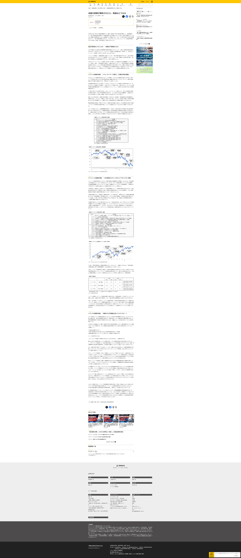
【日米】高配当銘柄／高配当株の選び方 (96, 507)
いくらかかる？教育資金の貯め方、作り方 (118, 506)
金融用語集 (91, 517)
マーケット (113, 483)
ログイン (147, 1)
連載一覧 (90, 485)
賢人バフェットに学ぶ (92, 501)
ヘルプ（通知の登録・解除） (138, 553)
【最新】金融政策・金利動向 (94, 500)
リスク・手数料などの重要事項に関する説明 (142, 535)
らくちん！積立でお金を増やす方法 (95, 506)
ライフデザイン (114, 494)
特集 (90, 494)
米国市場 (101, 27)
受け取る (236, 555)
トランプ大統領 (93, 27)
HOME (89, 8)
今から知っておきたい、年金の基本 (117, 498)
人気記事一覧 (112, 479)
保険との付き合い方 (114, 504)
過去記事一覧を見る (110, 441)
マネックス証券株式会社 (119, 553)
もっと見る (97, 23)
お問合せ (130, 553)
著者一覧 (134, 479)
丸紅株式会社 (98, 21)
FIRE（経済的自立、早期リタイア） (117, 503)
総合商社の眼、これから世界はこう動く (98, 8)
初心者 (134, 483)
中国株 (133, 500)
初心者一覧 (134, 485)
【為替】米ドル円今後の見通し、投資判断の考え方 (98, 504)
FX (132, 504)
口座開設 (142, 1)
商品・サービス (136, 494)
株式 (133, 496)
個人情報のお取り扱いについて (116, 552)
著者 (134, 477)
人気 (112, 477)
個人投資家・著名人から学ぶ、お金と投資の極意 (98, 511)
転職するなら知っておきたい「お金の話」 (118, 508)
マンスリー (150, 11)
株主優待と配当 (91, 509)
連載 (90, 483)
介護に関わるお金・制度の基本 (116, 501)
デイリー (140, 11)
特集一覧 (90, 496)
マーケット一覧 (113, 485)
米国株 (133, 498)
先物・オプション (135, 506)
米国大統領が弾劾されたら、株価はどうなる (114, 8)
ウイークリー (145, 11)
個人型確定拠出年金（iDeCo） (138, 511)
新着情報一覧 (91, 479)
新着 (90, 477)
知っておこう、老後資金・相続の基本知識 (118, 500)
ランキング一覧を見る (143, 43)
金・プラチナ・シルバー (137, 508)
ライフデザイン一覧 (114, 496)
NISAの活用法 (91, 498)
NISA (133, 509)
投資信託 (134, 501)
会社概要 (126, 553)
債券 (133, 503)
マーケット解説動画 (114, 486)
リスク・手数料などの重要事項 (116, 550)
